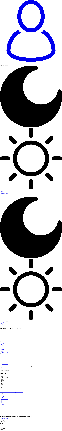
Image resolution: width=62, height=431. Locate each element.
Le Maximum (1, 62)
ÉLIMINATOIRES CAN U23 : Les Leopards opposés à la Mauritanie (11, 392)
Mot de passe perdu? (2, 430)
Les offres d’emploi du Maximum (5, 388)
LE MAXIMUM (3, 342)
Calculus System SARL (5, 394)
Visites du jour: (2, 420)
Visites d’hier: (2, 369)
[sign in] (31, 61)
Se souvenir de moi (3, 428)
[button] (31, 400)
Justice (0, 337)
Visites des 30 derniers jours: (4, 370)
